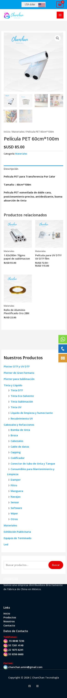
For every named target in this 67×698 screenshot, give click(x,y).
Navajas (15, 496)
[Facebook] (29, 686)
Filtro (14, 485)
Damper (16, 479)
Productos (9, 617)
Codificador (18, 458)
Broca (14, 435)
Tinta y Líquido (13, 385)
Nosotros (9, 621)
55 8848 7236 (16, 641)
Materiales (10, 525)
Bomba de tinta (20, 429)
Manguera (17, 491)
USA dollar (30, 4)
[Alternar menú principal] (60, 15)
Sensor (15, 502)
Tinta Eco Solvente (22, 396)
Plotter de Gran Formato (19, 372)
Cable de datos (20, 446)
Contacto (9, 625)
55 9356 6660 (15, 654)
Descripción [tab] (11, 168)
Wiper (14, 513)
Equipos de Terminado (17, 538)
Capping (16, 452)
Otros (14, 519)
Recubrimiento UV (22, 418)
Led (6, 544)
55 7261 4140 (15, 645)
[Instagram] (37, 686)
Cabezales (17, 441)
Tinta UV (16, 407)
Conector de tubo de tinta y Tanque (33, 463)
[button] (57, 38)
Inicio (7, 131)
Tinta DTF (17, 390)
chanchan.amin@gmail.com (25, 667)
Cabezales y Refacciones (19, 424)
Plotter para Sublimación (19, 379)
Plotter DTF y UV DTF (17, 366)
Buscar (56, 565)
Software (16, 508)
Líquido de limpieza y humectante (32, 413)
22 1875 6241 (15, 649)
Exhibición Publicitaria (17, 531)
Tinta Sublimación (22, 401)
